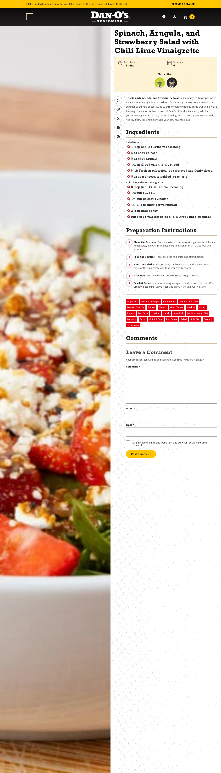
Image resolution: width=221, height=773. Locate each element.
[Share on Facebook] (118, 127)
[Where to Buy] (164, 17)
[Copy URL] (118, 109)
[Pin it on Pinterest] (118, 136)
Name (130, 408)
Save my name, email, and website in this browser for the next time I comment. (170, 443)
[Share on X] (118, 118)
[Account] (174, 16)
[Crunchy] (172, 82)
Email (130, 425)
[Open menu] (29, 16)
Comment (133, 366)
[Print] (118, 100)
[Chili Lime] (160, 82)
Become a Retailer (183, 3)
